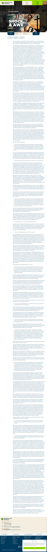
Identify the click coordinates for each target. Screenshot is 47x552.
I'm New (37, 4)
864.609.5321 (7, 529)
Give (27, 3)
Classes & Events (39, 537)
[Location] (3, 523)
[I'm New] (37, 2)
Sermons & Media (27, 537)
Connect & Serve (16, 537)
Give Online (37, 538)
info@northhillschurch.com (15, 529)
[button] (45, 541)
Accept (34, 548)
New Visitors (4, 537)
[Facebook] (19, 547)
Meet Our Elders (39, 539)
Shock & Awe (11, 9)
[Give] (27, 2)
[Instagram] (21, 547)
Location (6, 522)
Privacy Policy (34, 550)
